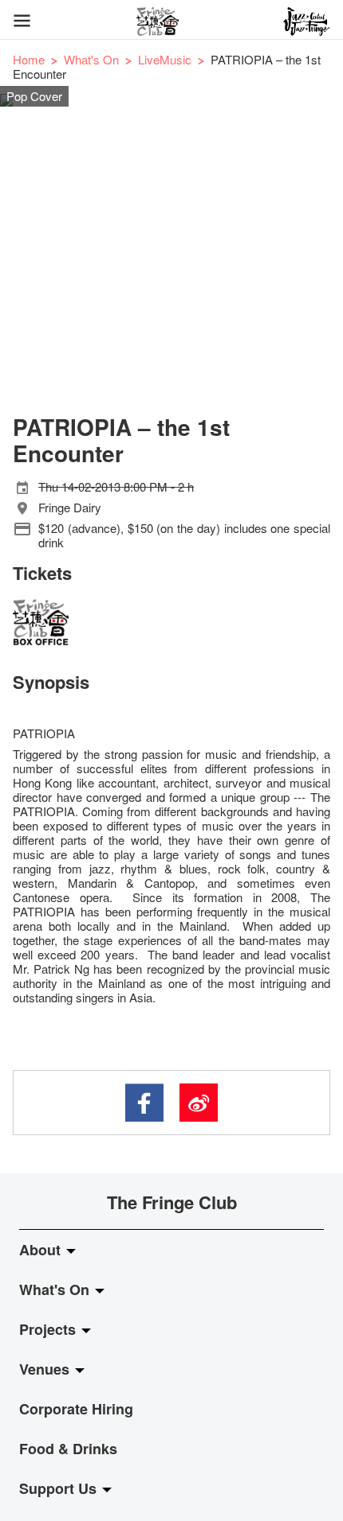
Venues (46, 1369)
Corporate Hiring (76, 1408)
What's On (91, 59)
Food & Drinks (68, 1448)
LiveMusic (164, 59)
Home (29, 59)
